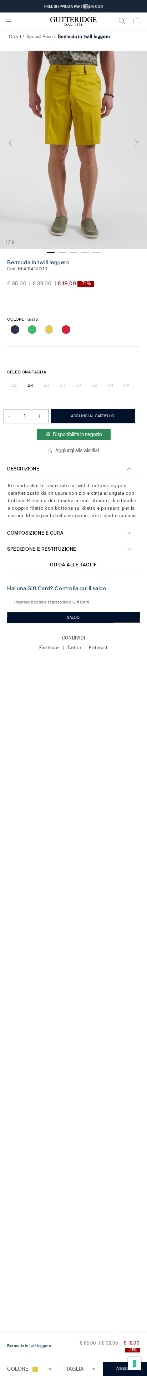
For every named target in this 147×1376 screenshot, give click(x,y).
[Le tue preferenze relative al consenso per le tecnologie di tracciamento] (134, 1363)
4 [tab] (85, 252)
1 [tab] (51, 252)
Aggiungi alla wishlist (77, 450)
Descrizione (23, 469)
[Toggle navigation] (9, 21)
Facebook (50, 647)
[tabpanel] (73, 150)
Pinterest (98, 647)
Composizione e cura (35, 533)
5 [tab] (96, 252)
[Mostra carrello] (136, 22)
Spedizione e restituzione (41, 549)
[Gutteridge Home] (73, 21)
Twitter (75, 647)
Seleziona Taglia (26, 372)
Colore (22, 319)
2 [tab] (62, 252)
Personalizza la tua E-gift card (73, 4)
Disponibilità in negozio (77, 434)
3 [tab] (73, 252)
